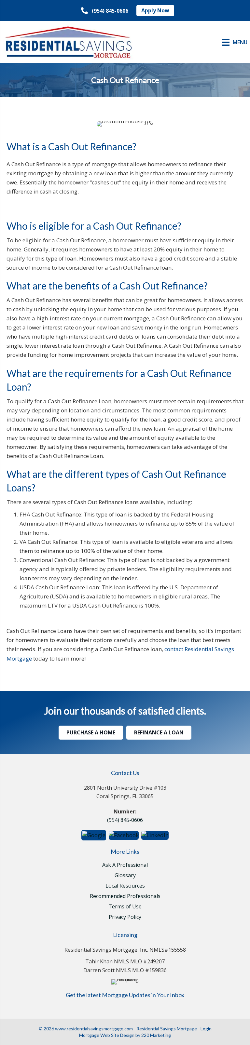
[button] (104, 11)
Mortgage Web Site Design (106, 1035)
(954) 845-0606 (125, 820)
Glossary (125, 876)
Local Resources (125, 886)
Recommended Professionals (125, 896)
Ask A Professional (125, 865)
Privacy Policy (125, 917)
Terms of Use (125, 907)
